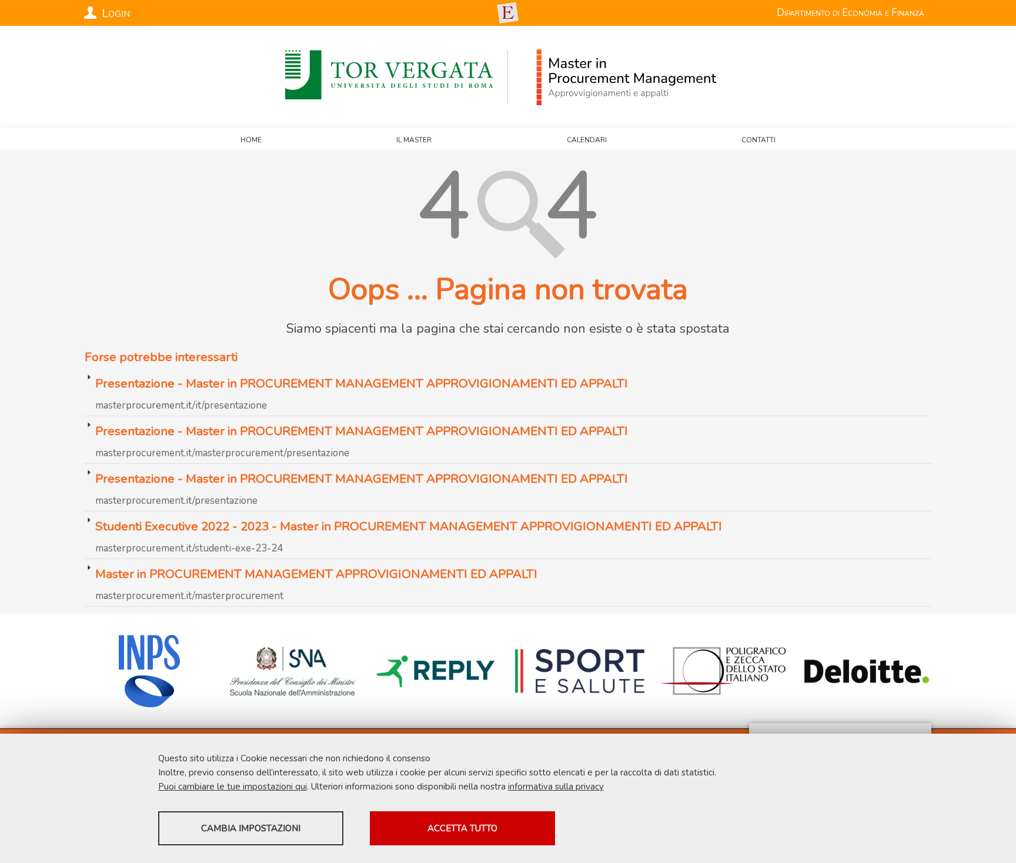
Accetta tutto (462, 828)
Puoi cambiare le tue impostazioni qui (232, 786)
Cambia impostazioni (250, 828)
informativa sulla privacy (556, 786)
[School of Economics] (508, 13)
